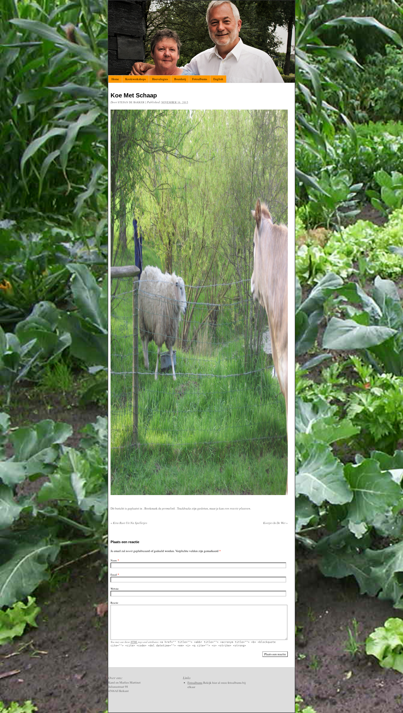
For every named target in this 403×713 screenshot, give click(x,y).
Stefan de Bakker (131, 102)
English (218, 79)
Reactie (114, 602)
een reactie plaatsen (237, 508)
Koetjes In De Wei (275, 523)
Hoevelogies (160, 79)
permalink (169, 508)
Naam (114, 560)
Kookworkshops (135, 79)
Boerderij (180, 79)
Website (115, 588)
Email (114, 574)
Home (115, 79)
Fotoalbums (199, 79)
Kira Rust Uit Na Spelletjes (129, 523)
